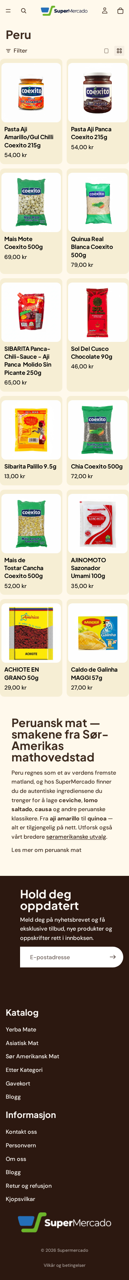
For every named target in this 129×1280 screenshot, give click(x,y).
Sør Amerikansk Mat (32, 1056)
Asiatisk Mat (22, 1042)
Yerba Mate (21, 1029)
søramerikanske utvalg (76, 836)
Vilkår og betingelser (65, 1265)
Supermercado (72, 1250)
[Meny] (8, 11)
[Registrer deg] (112, 957)
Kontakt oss (21, 1132)
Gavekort (18, 1083)
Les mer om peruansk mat (46, 850)
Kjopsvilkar (20, 1199)
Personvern (21, 1145)
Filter (20, 50)
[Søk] (24, 11)
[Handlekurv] (120, 11)
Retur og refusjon (29, 1185)
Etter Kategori (24, 1069)
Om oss (16, 1158)
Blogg (13, 1096)
